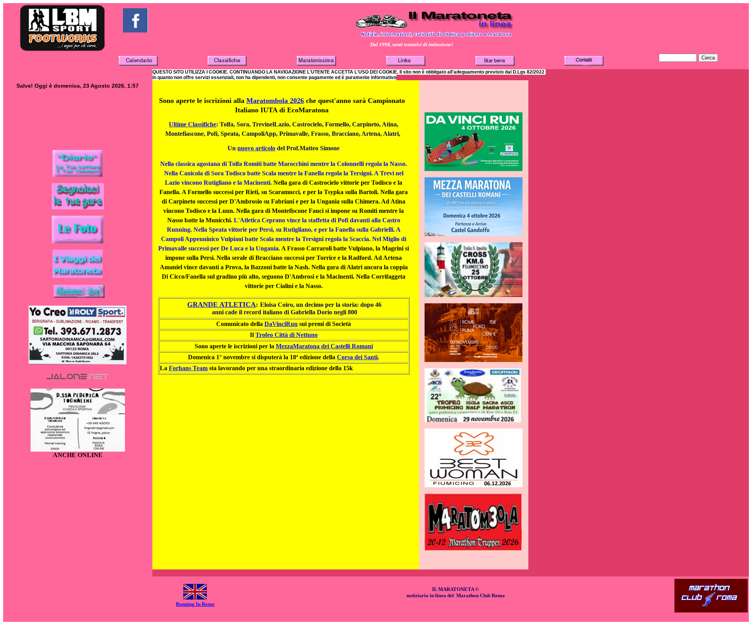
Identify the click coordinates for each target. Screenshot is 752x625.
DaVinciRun (281, 324)
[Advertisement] (77, 126)
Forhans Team (188, 368)
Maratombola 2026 (275, 100)
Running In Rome (195, 604)
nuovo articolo (256, 148)
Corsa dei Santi (357, 357)
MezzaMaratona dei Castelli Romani (324, 346)
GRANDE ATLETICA (221, 304)
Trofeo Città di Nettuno (286, 334)
